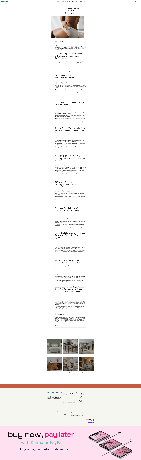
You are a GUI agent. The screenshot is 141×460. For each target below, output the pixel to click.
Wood (73, 1)
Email (71, 412)
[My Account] (137, 1)
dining (68, 397)
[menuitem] (59, 1)
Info (84, 1)
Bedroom (58, 1)
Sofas (81, 1)
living (65, 401)
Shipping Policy (57, 412)
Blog (55, 416)
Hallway (66, 1)
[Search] (136, 1)
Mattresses (77, 1)
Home (2, 3)
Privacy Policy (56, 415)
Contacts (56, 410)
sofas (65, 397)
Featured (58, 325)
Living (70, 1)
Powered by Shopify (58, 419)
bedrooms (74, 397)
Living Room (48, 411)
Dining (63, 1)
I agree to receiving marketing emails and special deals (77, 415)
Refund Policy (56, 411)
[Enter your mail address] (93, 414)
